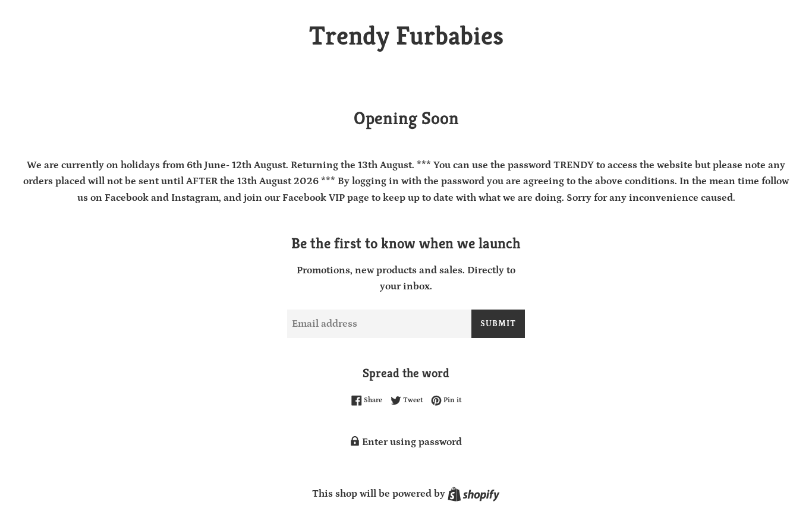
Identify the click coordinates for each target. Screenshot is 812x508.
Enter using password (411, 442)
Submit (498, 324)
